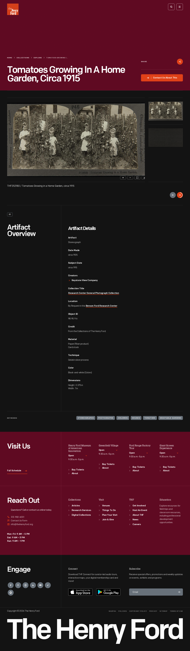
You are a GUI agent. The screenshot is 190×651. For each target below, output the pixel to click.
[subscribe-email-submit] (179, 592)
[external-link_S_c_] (30, 524)
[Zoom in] (123, 177)
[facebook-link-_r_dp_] (11, 585)
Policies (122, 611)
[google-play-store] (108, 592)
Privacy (153, 611)
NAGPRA (112, 611)
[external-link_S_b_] (30, 521)
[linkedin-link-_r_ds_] (33, 585)
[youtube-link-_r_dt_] (40, 585)
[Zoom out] (130, 177)
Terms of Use (176, 611)
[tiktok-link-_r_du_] (48, 585)
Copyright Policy (138, 611)
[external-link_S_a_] (30, 517)
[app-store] (80, 592)
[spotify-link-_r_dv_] (11, 593)
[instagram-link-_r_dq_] (18, 585)
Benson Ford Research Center (101, 306)
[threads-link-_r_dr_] (25, 585)
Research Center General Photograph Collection (93, 293)
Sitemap (163, 611)
